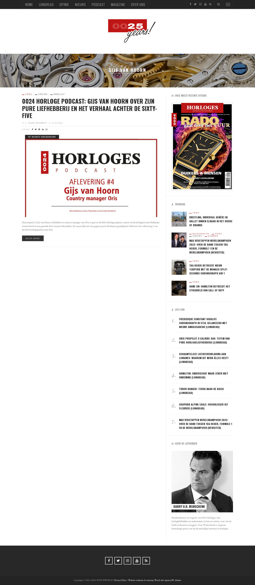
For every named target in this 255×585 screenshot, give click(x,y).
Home (29, 4)
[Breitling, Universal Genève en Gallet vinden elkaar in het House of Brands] (179, 219)
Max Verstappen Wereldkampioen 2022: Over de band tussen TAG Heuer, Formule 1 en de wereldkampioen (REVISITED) (210, 246)
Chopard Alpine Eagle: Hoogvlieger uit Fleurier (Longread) (203, 406)
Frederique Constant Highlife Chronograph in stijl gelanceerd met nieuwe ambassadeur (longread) (203, 323)
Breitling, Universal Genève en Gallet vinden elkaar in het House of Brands (210, 221)
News (28, 94)
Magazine (118, 4)
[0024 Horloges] (127, 31)
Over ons (138, 4)
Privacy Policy (120, 580)
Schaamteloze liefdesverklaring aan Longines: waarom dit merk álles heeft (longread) (204, 358)
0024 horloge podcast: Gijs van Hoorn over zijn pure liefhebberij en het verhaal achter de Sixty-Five (89, 108)
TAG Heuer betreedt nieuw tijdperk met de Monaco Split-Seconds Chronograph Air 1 (208, 269)
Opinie (64, 4)
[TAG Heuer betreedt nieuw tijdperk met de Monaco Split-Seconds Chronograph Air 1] (179, 267)
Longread (46, 4)
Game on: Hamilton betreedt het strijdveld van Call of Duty (209, 288)
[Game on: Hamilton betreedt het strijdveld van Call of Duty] (179, 288)
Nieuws (80, 4)
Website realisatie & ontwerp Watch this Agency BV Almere (154, 580)
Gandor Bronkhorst (37, 122)
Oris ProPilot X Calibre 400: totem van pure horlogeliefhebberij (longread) (204, 340)
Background (200, 234)
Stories (213, 236)
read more (33, 238)
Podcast (98, 4)
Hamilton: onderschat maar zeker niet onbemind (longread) (203, 375)
